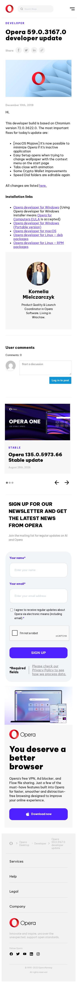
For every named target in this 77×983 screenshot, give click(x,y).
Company (17, 906)
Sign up (38, 653)
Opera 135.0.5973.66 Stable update (35, 457)
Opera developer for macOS (34, 231)
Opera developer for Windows (36, 207)
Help (13, 876)
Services (16, 861)
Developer (15, 23)
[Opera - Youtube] (24, 954)
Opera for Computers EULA (32, 217)
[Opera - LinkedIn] (31, 954)
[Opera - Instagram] (38, 954)
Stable (14, 447)
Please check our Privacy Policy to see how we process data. (49, 670)
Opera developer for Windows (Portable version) (36, 225)
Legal (13, 891)
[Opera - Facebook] (11, 954)
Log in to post (60, 380)
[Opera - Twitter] (18, 954)
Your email (16, 584)
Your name (16, 558)
